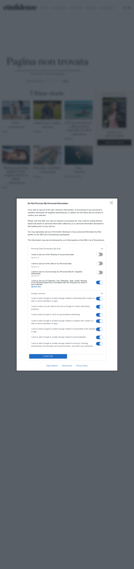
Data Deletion (52, 366)
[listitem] (67, 248)
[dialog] (67, 284)
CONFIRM (48, 356)
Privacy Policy (82, 366)
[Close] (112, 203)
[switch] (99, 254)
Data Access (67, 366)
